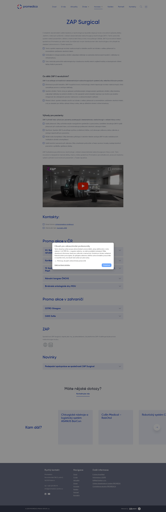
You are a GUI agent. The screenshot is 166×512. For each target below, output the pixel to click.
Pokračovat (106, 265)
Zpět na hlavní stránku (62, 265)
